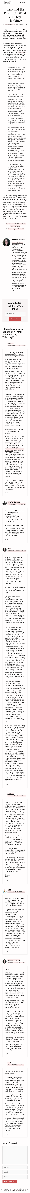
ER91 (9, 1063)
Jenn (9, 548)
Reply (6, 493)
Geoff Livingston (14, 502)
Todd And (11, 343)
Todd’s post (22, 52)
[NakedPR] (8, 2)
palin (9, 890)
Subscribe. (15, 319)
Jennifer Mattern (18, 239)
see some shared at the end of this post (14, 450)
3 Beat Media (16, 1190)
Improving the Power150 (16, 229)
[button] (16, 2)
